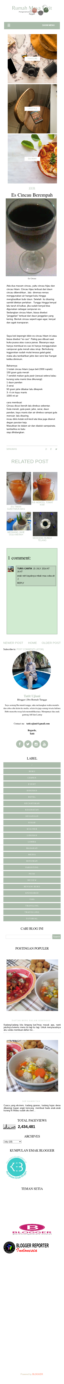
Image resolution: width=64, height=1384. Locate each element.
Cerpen (32, 778)
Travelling (32, 912)
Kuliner (32, 829)
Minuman (12, 449)
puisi (32, 874)
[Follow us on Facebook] (19, 744)
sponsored (32, 893)
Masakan (32, 848)
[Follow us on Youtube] (44, 744)
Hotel (32, 797)
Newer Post (13, 642)
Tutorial (32, 919)
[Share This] (47, 449)
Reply (20, 583)
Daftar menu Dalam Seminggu (31, 1020)
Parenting (32, 867)
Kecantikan (32, 803)
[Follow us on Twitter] (28, 744)
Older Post (51, 642)
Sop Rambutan (31, 1101)
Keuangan (32, 816)
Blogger (37, 1374)
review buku (32, 887)
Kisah (32, 823)
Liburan (32, 835)
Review (32, 880)
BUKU (32, 771)
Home (32, 642)
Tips (32, 899)
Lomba (32, 842)
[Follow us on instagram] (36, 744)
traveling (32, 906)
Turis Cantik (24, 568)
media (32, 855)
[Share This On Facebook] (52, 449)
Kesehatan (32, 810)
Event (32, 784)
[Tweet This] (57, 449)
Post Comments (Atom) (30, 649)
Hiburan (32, 791)
